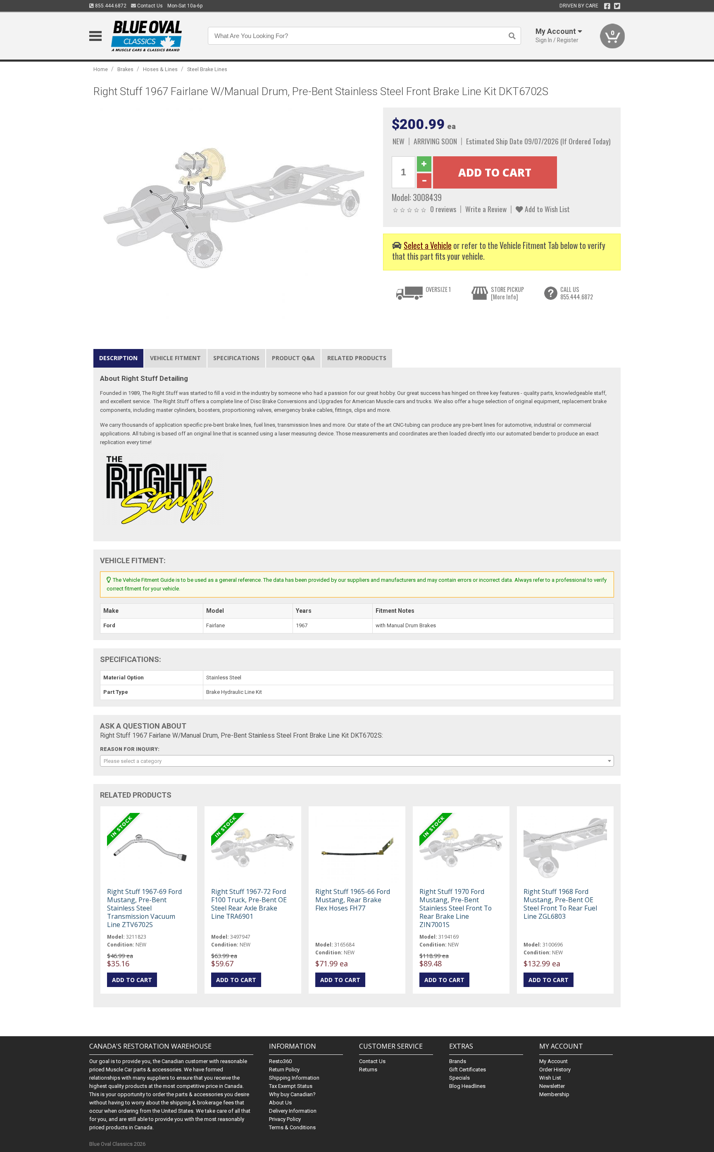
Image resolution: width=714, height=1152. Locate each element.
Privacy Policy (285, 1119)
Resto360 (280, 1061)
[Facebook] (607, 6)
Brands (457, 1061)
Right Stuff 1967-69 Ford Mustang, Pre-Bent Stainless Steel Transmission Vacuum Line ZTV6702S (144, 908)
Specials (459, 1078)
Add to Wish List (546, 208)
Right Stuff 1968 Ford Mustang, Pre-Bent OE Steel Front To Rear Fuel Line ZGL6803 (560, 904)
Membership (554, 1094)
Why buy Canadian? (292, 1094)
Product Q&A (293, 358)
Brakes (125, 69)
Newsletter (552, 1086)
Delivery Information (293, 1111)
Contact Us (149, 6)
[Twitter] (617, 6)
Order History (555, 1069)
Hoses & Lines (160, 69)
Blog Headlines (467, 1086)
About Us (280, 1102)
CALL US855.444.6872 (576, 293)
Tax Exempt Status (290, 1086)
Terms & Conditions (292, 1127)
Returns (368, 1069)
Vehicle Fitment (175, 358)
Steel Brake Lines (207, 69)
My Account (553, 1061)
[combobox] (357, 761)
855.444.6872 (110, 6)
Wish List (550, 1078)
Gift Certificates (467, 1069)
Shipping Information (294, 1078)
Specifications (236, 358)
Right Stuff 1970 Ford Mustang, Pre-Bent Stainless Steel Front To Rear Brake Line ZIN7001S (455, 908)
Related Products (356, 358)
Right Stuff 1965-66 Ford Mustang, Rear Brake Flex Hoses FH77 (352, 900)
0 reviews (443, 208)
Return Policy (284, 1069)
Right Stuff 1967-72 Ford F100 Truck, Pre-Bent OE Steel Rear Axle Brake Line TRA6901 (249, 904)
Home (100, 69)
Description (118, 358)
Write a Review (486, 208)
